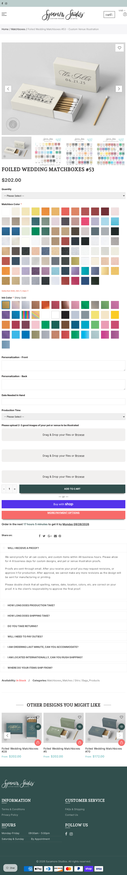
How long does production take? (31, 605)
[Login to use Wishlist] (119, 48)
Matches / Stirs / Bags (75, 680)
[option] (63, 88)
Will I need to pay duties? (25, 636)
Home (5, 29)
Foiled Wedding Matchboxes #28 (20, 750)
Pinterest (60, 536)
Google (50, 536)
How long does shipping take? (29, 615)
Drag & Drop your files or (63, 434)
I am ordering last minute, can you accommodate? (43, 646)
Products (94, 680)
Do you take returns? (23, 626)
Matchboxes (18, 29)
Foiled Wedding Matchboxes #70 (103, 750)
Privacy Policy (10, 814)
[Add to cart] (38, 742)
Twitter (44, 536)
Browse (79, 434)
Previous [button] (8, 89)
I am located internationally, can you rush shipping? (45, 657)
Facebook (39, 536)
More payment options (63, 512)
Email (55, 536)
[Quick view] (38, 726)
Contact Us (71, 814)
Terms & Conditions (13, 809)
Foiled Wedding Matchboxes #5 (61, 750)
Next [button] (119, 89)
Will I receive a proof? (23, 548)
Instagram (71, 834)
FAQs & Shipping (75, 809)
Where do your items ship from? (30, 667)
